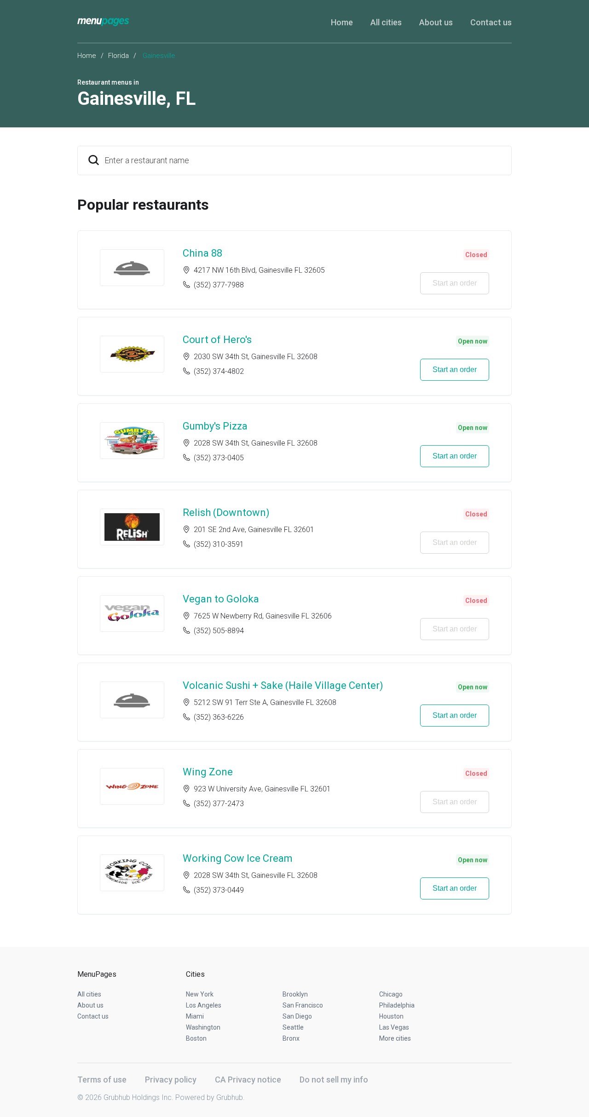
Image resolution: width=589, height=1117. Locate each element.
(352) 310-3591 (219, 544)
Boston (196, 1038)
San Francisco (303, 1005)
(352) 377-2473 (219, 803)
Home (342, 22)
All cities (386, 22)
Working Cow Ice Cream (238, 858)
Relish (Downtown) (226, 512)
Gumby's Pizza (215, 426)
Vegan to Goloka (221, 599)
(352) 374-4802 (219, 371)
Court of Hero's (217, 339)
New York (200, 994)
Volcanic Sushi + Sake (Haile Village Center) (283, 685)
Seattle (293, 1027)
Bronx (291, 1038)
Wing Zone (208, 772)
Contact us (491, 22)
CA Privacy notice (248, 1079)
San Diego (297, 1016)
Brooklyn (295, 994)
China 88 (202, 253)
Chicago (391, 994)
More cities (395, 1038)
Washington (203, 1027)
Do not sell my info (334, 1079)
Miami (195, 1016)
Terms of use (102, 1079)
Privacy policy (170, 1079)
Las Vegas (394, 1027)
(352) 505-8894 (219, 630)
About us (436, 22)
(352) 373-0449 (219, 890)
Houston (391, 1016)
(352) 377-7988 (219, 285)
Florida (118, 56)
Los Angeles (203, 1005)
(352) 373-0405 (219, 457)
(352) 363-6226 (219, 717)
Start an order (455, 283)
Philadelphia (397, 1005)
